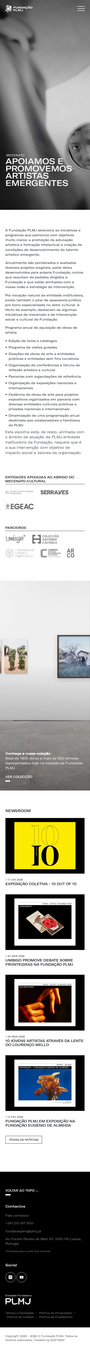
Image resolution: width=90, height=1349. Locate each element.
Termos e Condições (19, 1313)
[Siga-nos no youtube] (22, 1277)
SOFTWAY (57, 1340)
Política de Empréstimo (55, 1317)
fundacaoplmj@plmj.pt (23, 1231)
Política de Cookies (20, 1317)
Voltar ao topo (20, 1190)
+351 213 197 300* (19, 1223)
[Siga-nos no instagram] (10, 1277)
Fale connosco (17, 1215)
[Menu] (81, 8)
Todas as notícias (24, 1139)
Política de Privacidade (55, 1313)
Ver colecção (18, 777)
